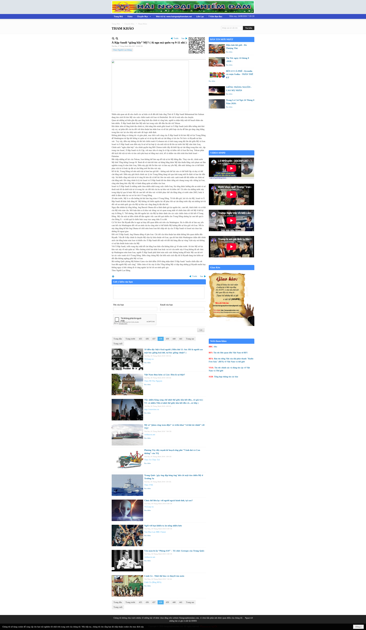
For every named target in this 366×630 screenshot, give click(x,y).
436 (147, 339)
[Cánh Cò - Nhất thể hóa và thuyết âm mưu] (127, 586)
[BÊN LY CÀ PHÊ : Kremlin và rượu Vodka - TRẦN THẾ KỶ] (217, 75)
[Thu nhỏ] (113, 38)
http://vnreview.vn (151, 409)
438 (160, 339)
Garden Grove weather (231, 148)
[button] (144, 16)
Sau (182, 38)
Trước (176, 38)
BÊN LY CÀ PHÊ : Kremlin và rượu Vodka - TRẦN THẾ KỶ (239, 74)
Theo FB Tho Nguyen (153, 381)
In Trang (113, 276)
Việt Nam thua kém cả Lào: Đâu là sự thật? (164, 374)
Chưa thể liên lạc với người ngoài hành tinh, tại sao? (168, 500)
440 (174, 339)
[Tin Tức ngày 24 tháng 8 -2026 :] (217, 61)
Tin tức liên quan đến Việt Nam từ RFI (230, 353)
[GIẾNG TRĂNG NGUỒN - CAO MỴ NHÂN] (217, 91)
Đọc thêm (147, 362)
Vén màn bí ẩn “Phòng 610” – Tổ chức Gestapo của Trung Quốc (174, 551)
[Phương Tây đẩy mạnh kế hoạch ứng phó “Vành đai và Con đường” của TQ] (127, 460)
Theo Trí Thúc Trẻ (152, 460)
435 (140, 339)
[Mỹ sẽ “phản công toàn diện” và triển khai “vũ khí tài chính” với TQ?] (127, 435)
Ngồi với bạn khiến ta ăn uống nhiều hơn (163, 525)
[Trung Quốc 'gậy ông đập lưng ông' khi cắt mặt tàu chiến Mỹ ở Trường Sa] (127, 485)
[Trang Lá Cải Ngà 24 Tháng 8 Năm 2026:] (217, 104)
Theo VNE (148, 485)
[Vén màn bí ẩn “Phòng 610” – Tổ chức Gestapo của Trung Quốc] (127, 560)
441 (180, 339)
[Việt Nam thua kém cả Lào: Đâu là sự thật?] (127, 384)
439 (167, 339)
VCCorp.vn (149, 359)
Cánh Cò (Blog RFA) (152, 582)
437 (153, 339)
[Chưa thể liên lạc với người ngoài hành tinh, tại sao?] (127, 510)
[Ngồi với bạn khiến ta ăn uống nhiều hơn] (127, 535)
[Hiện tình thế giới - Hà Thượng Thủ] (217, 48)
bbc (215, 347)
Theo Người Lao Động (122, 50)
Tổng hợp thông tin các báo (226, 377)
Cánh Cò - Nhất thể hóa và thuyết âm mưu (164, 576)
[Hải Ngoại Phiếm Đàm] (183, 7)
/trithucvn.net (149, 435)
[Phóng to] (116, 38)
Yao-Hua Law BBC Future (155, 532)
